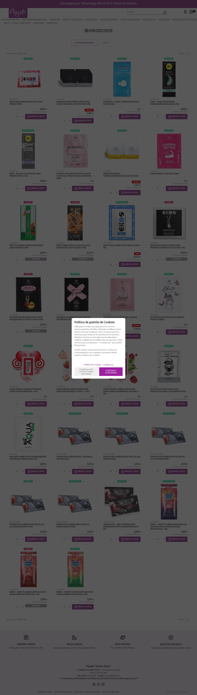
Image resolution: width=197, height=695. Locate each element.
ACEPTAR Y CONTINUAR (111, 371)
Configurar (108, 364)
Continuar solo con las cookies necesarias (86, 371)
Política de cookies (92, 364)
